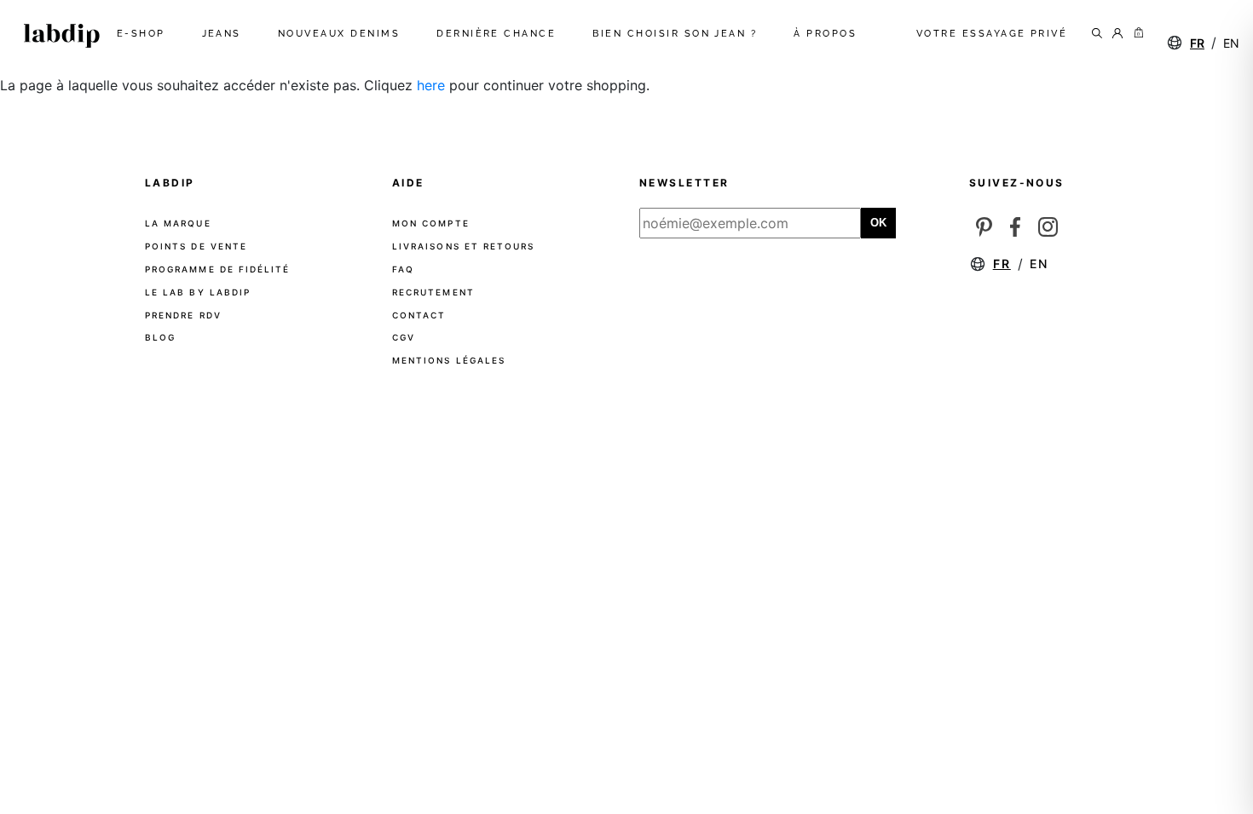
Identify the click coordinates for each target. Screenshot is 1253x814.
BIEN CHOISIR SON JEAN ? (678, 33)
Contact (419, 315)
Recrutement (433, 292)
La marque (178, 223)
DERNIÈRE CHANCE (499, 33)
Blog (160, 337)
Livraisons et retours (463, 246)
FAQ (403, 269)
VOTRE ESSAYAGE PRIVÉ (992, 33)
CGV (403, 337)
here (431, 85)
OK (878, 222)
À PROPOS (828, 33)
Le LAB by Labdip (198, 292)
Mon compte (431, 223)
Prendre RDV (183, 315)
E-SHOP (144, 33)
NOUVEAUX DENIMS (342, 33)
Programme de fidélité (217, 269)
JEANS (225, 33)
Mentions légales (448, 360)
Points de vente (196, 246)
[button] (1135, 34)
